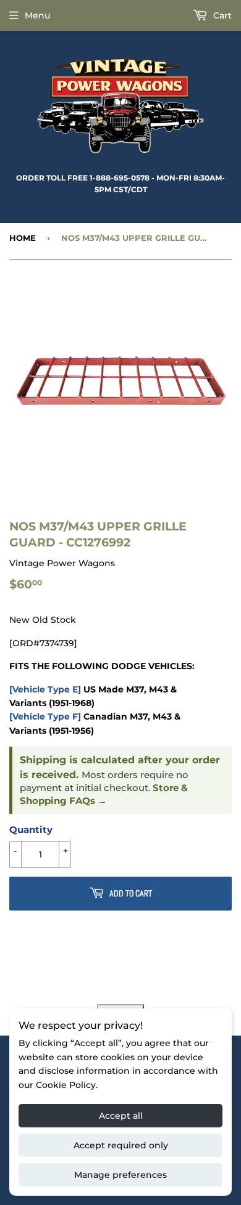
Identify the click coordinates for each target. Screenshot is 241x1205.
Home (22, 238)
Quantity (31, 829)
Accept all (121, 1115)
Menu (37, 15)
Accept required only (121, 1145)
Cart (221, 15)
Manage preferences (120, 1174)
